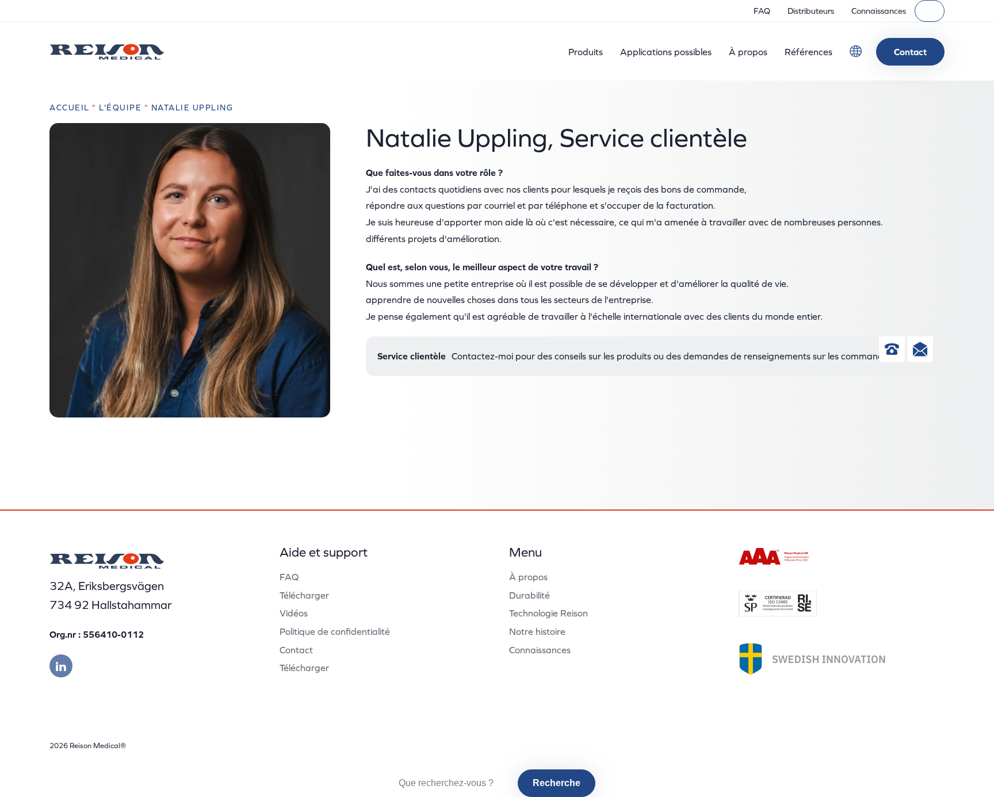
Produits (585, 52)
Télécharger (304, 595)
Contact (910, 52)
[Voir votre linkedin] (60, 665)
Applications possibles (666, 52)
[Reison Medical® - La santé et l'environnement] (107, 51)
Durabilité (529, 595)
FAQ (762, 11)
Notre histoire (537, 631)
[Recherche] (930, 11)
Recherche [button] (556, 783)
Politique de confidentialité (335, 631)
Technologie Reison (548, 613)
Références (808, 52)
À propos (748, 52)
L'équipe (120, 108)
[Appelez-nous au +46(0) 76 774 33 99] (892, 351)
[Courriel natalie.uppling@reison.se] (920, 351)
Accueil (69, 108)
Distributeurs (810, 11)
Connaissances (878, 11)
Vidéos (294, 613)
